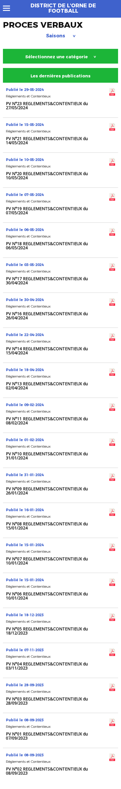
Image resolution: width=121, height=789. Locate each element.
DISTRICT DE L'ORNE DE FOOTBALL (63, 8)
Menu (9, 8)
